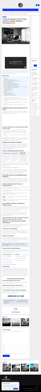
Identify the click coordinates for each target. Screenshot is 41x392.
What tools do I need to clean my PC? (10, 94)
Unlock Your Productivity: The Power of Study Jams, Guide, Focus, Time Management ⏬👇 (9, 301)
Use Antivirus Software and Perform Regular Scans (11, 85)
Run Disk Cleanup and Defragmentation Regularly (11, 83)
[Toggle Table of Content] (27, 78)
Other (37, 9)
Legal (15, 9)
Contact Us (37, 390)
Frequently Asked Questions (8, 92)
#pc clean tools (17, 26)
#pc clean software (12, 26)
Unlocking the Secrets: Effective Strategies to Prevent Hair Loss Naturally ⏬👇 (16, 368)
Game (12, 9)
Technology (8, 9)
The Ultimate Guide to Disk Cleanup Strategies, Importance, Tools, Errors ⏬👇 (22, 301)
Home (4, 9)
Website (4, 350)
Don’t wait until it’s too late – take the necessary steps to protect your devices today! (16, 86)
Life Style (30, 9)
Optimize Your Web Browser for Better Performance (11, 87)
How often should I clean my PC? (9, 93)
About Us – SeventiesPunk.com (30, 390)
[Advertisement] (16, 50)
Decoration (26, 9)
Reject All (10, 388)
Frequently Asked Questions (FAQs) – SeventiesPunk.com (30, 388)
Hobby (34, 9)
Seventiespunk (6, 379)
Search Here (34, 60)
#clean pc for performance (6, 26)
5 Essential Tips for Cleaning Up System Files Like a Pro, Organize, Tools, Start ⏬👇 (25, 321)
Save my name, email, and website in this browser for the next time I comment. (14, 353)
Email (4, 347)
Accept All (15, 388)
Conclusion (5, 91)
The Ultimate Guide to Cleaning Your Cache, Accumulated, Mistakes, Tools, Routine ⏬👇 (16, 320)
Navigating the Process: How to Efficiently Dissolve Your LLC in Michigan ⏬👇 (35, 74)
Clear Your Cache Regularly (8, 88)
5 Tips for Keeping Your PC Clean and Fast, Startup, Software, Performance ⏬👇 (15, 21)
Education (21, 9)
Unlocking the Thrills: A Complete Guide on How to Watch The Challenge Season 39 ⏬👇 (35, 89)
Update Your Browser (8, 89)
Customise (5, 388)
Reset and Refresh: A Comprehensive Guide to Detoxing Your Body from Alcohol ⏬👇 (25, 367)
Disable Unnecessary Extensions (9, 90)
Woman (18, 9)
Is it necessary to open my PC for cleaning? (10, 95)
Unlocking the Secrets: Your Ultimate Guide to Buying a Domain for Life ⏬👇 (6, 320)
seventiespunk (7, 25)
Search (35, 65)
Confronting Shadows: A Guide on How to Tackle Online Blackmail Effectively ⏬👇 (35, 94)
